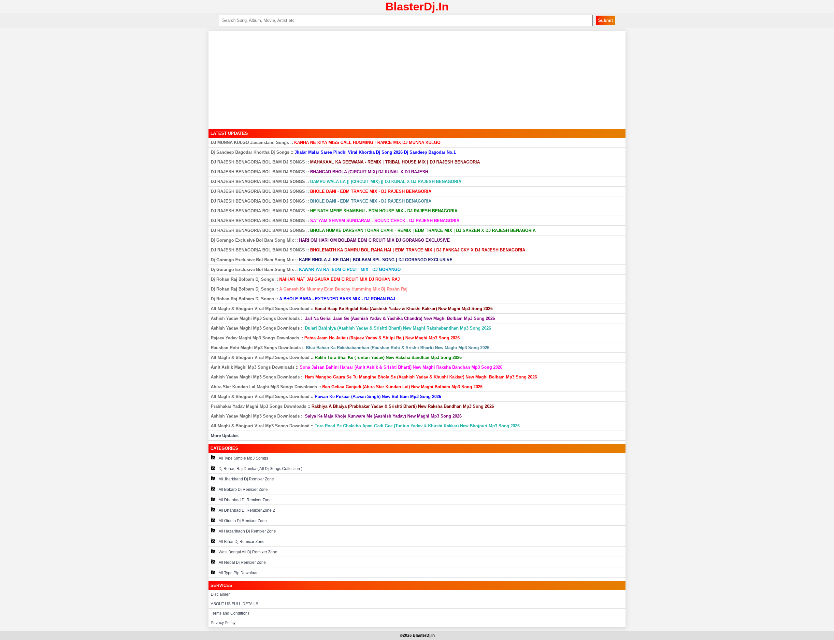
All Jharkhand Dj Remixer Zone (246, 479)
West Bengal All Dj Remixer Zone (248, 552)
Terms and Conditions (230, 613)
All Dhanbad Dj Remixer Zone (245, 500)
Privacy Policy (223, 622)
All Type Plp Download (239, 573)
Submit (605, 20)
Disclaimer (220, 594)
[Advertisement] (417, 80)
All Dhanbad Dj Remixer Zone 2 (247, 510)
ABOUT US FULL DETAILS (234, 604)
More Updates (224, 435)
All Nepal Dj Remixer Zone (242, 562)
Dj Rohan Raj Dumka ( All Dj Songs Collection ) (260, 468)
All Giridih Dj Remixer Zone (243, 521)
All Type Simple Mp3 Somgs (243, 458)
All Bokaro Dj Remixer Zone (243, 489)
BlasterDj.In (417, 6)
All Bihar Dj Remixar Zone (242, 541)
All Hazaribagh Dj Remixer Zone (247, 531)
